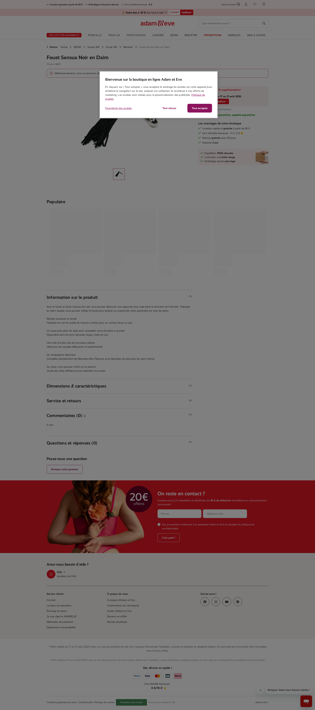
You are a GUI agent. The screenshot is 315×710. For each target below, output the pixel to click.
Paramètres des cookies (118, 108)
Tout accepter (199, 108)
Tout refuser (169, 108)
